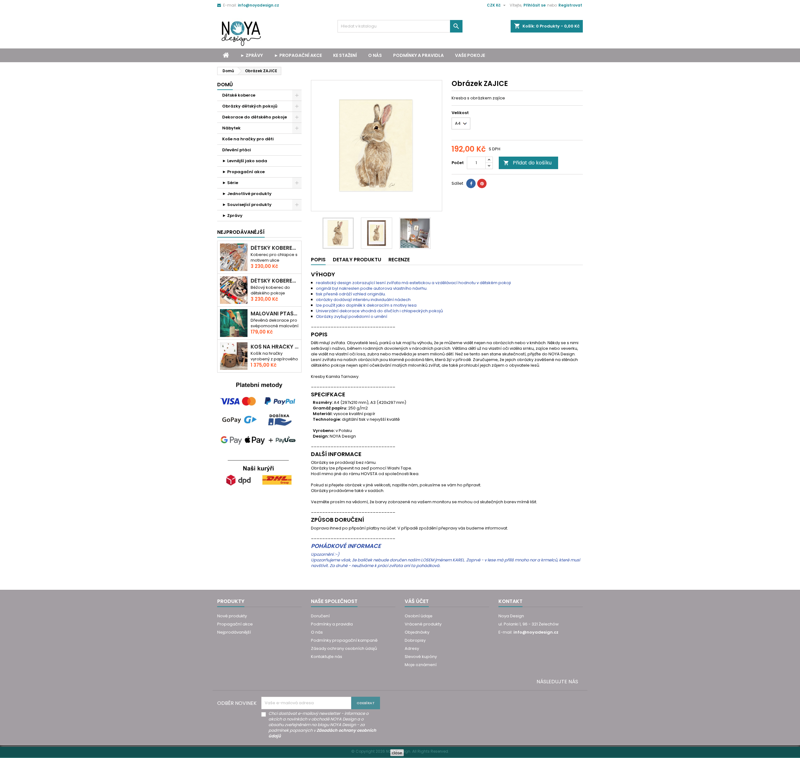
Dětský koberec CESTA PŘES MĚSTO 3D (275, 248)
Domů (225, 84)
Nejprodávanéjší (241, 232)
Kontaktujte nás (326, 657)
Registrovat (570, 5)
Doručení (320, 616)
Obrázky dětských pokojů (250, 106)
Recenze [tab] (399, 259)
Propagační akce (235, 624)
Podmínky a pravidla (418, 55)
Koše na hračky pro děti (248, 139)
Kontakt (510, 601)
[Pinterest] (482, 183)
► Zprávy (251, 55)
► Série (230, 183)
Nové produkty (232, 616)
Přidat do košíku (527, 162)
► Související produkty (247, 205)
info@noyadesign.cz (258, 5)
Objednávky (417, 632)
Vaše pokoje (470, 55)
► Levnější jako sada (244, 161)
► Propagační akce (298, 55)
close (397, 752)
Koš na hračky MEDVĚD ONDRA (275, 346)
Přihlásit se (534, 5)
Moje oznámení (421, 665)
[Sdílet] (471, 183)
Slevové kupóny (421, 657)
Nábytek (231, 128)
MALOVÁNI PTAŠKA (275, 313)
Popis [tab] (318, 259)
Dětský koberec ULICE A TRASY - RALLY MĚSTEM (275, 281)
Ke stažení (345, 55)
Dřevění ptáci (236, 150)
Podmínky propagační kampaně (344, 640)
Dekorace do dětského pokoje (254, 117)
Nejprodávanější (234, 632)
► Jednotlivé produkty (247, 194)
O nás (375, 55)
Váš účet (417, 601)
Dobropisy (415, 640)
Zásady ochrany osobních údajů (344, 648)
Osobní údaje (418, 616)
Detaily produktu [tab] (357, 259)
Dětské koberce (238, 95)
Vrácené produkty (423, 624)
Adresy (412, 648)
